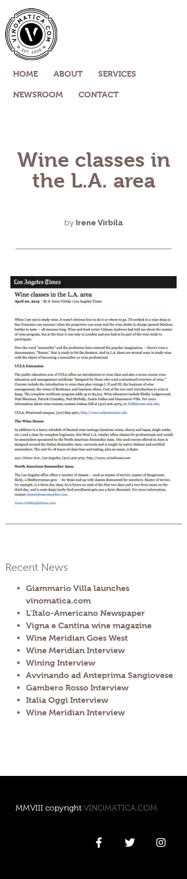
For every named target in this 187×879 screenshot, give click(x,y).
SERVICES (117, 74)
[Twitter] (129, 842)
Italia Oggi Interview (67, 700)
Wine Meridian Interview (75, 650)
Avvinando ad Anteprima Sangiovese (99, 675)
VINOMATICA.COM (120, 808)
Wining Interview (60, 663)
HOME (25, 74)
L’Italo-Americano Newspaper (85, 613)
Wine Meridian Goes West (77, 638)
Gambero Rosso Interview (77, 688)
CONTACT (98, 94)
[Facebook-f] (98, 842)
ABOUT (68, 74)
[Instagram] (161, 842)
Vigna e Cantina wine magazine (89, 625)
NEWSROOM (38, 94)
